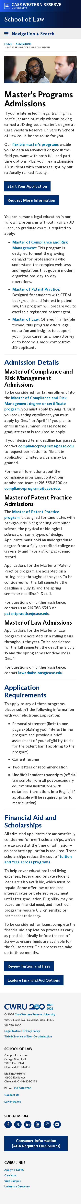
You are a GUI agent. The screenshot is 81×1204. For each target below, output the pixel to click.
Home (8, 43)
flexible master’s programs (35, 144)
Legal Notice (12, 1031)
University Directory (17, 1186)
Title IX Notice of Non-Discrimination (28, 1036)
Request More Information (31, 200)
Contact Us (11, 1095)
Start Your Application (27, 186)
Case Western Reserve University (35, 1014)
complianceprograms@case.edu (46, 446)
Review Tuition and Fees (28, 966)
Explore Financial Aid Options (33, 980)
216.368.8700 (22, 1088)
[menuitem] (40, 1170)
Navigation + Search (28, 35)
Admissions (23, 43)
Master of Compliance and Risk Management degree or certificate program (35, 403)
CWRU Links (14, 1163)
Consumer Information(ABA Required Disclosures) (36, 1143)
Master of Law (25, 319)
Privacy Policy (31, 1031)
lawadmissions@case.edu (40, 672)
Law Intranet (12, 1101)
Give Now (10, 1175)
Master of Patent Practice (35, 289)
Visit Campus (12, 1181)
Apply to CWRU (14, 1170)
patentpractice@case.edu (26, 613)
